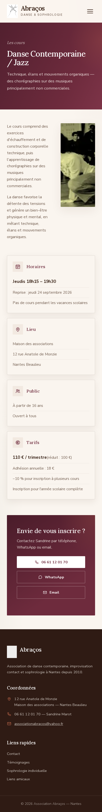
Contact (13, 753)
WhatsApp (54, 577)
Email (54, 592)
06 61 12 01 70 (54, 562)
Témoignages (18, 762)
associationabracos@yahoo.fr (38, 723)
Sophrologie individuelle (27, 770)
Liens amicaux (18, 779)
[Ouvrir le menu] (90, 11)
